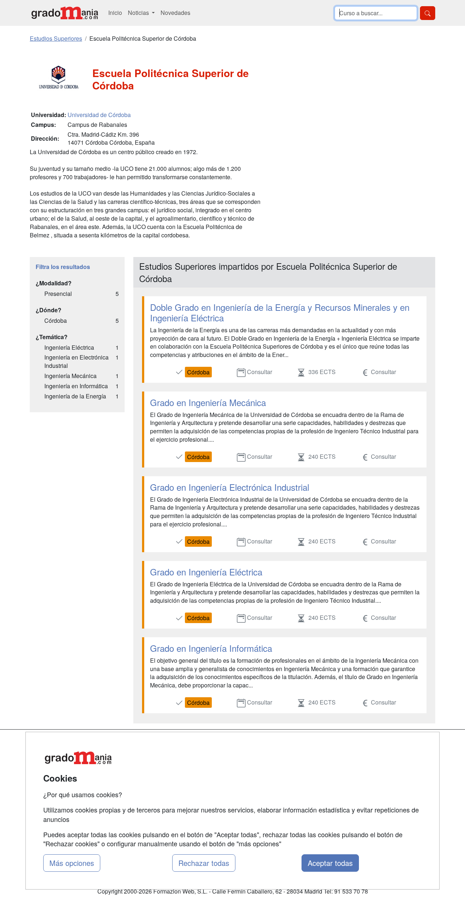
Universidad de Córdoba (99, 115)
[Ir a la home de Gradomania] (65, 13)
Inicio (115, 12)
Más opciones (71, 863)
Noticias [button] (139, 12)
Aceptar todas (330, 863)
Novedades (175, 12)
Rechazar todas (203, 863)
